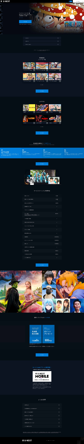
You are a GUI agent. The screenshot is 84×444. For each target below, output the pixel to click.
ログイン (71, 1)
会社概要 (48, 440)
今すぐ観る (78, 1)
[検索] (68, 1)
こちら (31, 24)
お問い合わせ (53, 440)
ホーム (46, 440)
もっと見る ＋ (42, 84)
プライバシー (51, 440)
